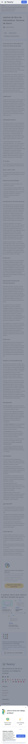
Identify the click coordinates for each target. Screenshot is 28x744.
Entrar (24, 2)
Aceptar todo (21, 736)
